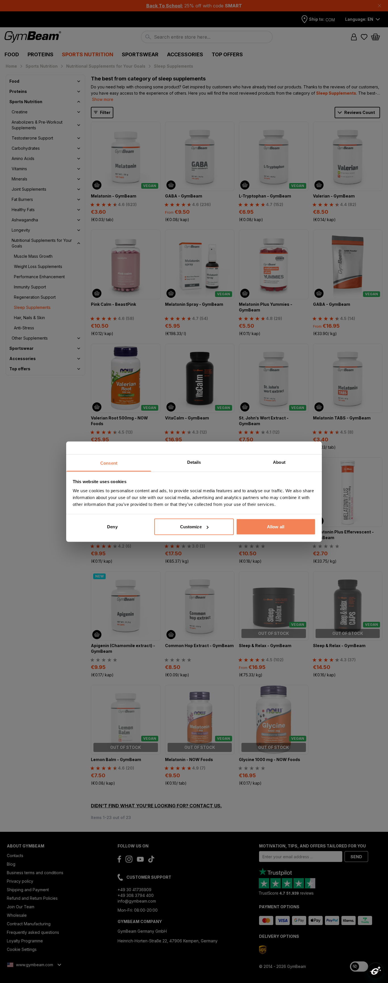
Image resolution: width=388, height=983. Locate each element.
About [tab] (279, 462)
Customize (191, 526)
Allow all (275, 526)
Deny (112, 526)
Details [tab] (194, 462)
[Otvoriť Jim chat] (375, 970)
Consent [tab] (108, 462)
